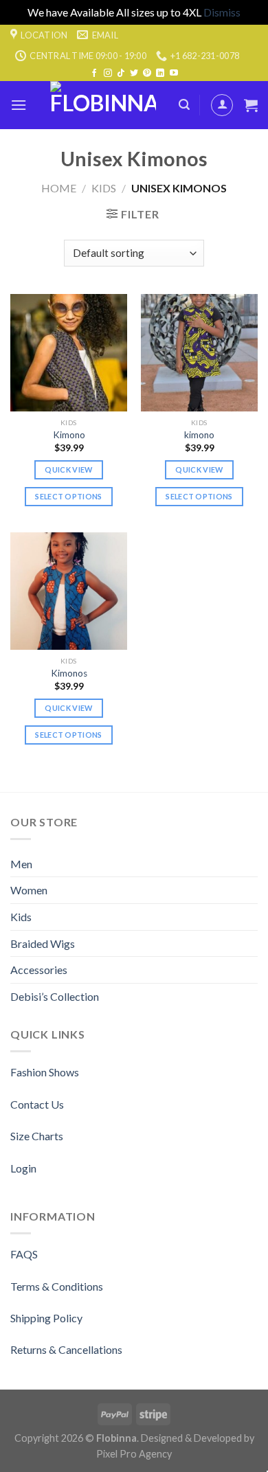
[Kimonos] (68, 590)
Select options (68, 496)
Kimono (69, 434)
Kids (103, 187)
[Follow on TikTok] (121, 73)
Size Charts (36, 1135)
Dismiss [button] (222, 12)
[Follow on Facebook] (94, 73)
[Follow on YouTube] (174, 73)
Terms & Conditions (56, 1286)
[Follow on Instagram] (108, 73)
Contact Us (37, 1104)
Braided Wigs (42, 943)
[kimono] (199, 352)
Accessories (38, 969)
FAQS (24, 1253)
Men (21, 863)
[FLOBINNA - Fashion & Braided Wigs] (102, 105)
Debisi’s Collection (54, 996)
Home (58, 187)
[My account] (222, 105)
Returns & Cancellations (66, 1349)
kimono (199, 434)
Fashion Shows (44, 1071)
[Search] (184, 104)
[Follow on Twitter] (134, 73)
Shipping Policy (46, 1317)
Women (28, 889)
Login (23, 1168)
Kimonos (69, 673)
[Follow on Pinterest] (147, 73)
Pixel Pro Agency (134, 1454)
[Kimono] (68, 352)
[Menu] (18, 105)
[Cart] (251, 105)
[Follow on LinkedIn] (160, 73)
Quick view (68, 469)
